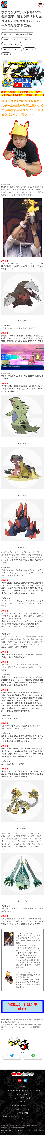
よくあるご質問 (22, 1113)
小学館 (22, 1087)
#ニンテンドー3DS (21, 39)
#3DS (6, 39)
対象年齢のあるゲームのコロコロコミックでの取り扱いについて (23, 1117)
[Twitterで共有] (12, 1055)
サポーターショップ (22, 1109)
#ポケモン (29, 49)
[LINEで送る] (33, 1055)
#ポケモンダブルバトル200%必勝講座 (18, 34)
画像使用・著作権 (22, 1094)
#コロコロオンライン (11, 44)
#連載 (6, 54)
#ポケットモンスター (11, 49)
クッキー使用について (22, 1098)
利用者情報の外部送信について (22, 1105)
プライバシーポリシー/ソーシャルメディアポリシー (22, 1090)
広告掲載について (22, 1102)
